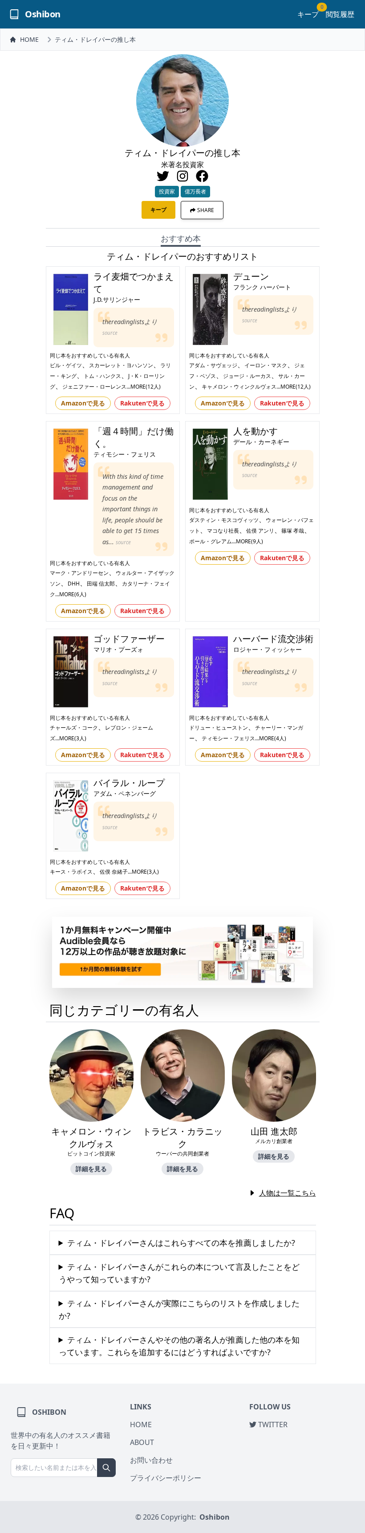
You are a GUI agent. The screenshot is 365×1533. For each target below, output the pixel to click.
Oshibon (214, 1517)
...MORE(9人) (247, 541)
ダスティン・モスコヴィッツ (224, 520)
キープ (308, 14)
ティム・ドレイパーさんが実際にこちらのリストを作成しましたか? (179, 1309)
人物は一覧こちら (287, 1193)
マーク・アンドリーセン (79, 573)
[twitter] (163, 176)
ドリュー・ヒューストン (218, 727)
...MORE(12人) (143, 386)
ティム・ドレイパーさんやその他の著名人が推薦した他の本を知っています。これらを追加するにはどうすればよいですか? (179, 1345)
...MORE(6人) (70, 594)
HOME (29, 39)
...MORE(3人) (70, 738)
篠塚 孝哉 (292, 530)
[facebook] (202, 176)
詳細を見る (91, 1168)
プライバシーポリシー (165, 1478)
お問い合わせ (151, 1460)
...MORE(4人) (270, 738)
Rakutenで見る (142, 403)
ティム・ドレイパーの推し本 (95, 39)
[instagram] (182, 176)
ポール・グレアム (210, 541)
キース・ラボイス (71, 871)
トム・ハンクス (102, 376)
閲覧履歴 (340, 14)
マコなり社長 (223, 530)
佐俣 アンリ (260, 530)
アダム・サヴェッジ (213, 365)
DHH (74, 583)
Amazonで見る (83, 403)
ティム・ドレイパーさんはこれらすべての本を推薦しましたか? (181, 1242)
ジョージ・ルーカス (247, 376)
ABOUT (142, 1442)
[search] (106, 1467)
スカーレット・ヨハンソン (121, 365)
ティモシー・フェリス (228, 738)
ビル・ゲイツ (66, 365)
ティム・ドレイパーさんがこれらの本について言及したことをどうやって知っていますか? (179, 1272)
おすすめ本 (181, 238)
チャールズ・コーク (74, 727)
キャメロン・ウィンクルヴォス (239, 386)
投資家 (167, 191)
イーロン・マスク (265, 365)
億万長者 (195, 191)
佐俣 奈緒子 (114, 871)
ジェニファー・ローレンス (94, 386)
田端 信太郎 (101, 583)
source (110, 332)
